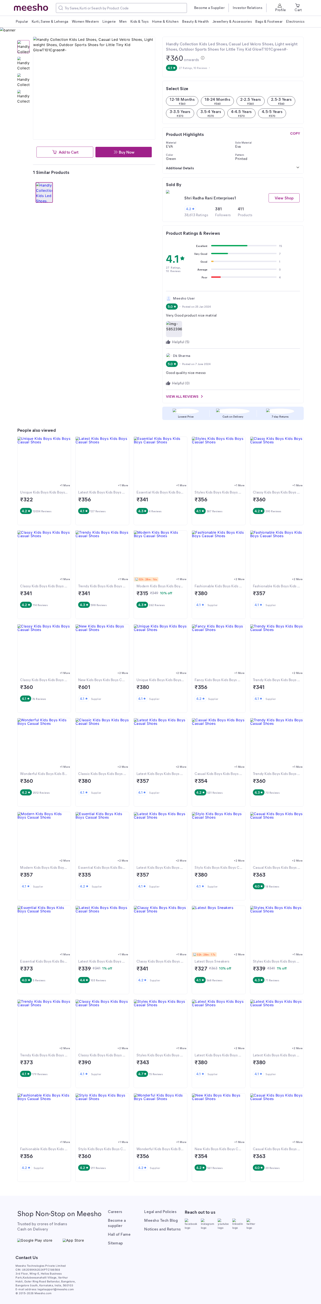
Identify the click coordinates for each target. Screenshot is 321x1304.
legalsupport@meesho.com (56, 1289)
